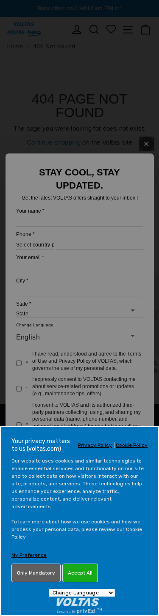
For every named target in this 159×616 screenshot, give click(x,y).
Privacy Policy (95, 445)
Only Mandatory (36, 573)
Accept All (80, 573)
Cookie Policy (132, 445)
